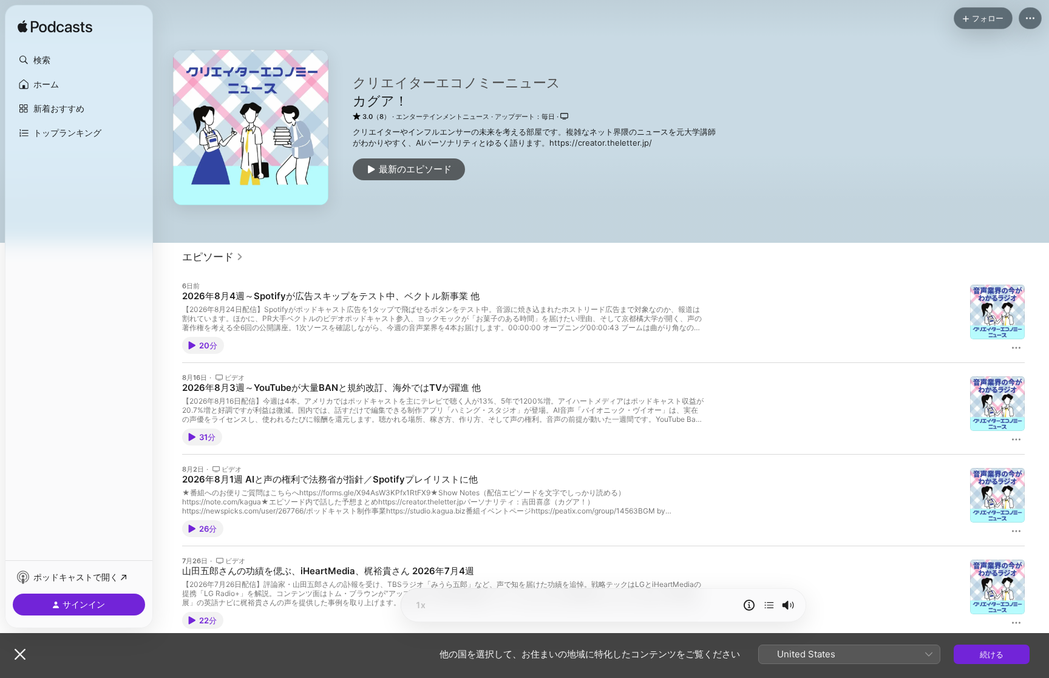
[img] (55, 27)
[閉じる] (20, 654)
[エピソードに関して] (749, 605)
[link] (212, 256)
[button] (78, 60)
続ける (991, 654)
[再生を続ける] (769, 605)
